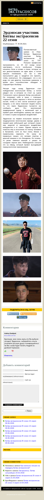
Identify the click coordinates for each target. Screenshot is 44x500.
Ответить (8, 355)
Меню (20, 19)
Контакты (38, 3)
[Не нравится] (13, 351)
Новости (6, 23)
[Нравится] (5, 351)
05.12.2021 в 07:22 (10, 335)
